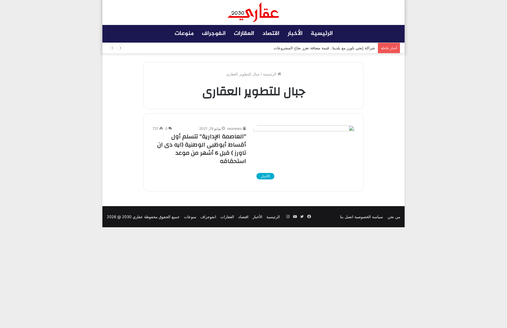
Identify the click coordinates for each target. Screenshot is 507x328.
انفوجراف (214, 33)
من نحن (394, 216)
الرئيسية (322, 33)
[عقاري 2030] (253, 12)
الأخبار (295, 33)
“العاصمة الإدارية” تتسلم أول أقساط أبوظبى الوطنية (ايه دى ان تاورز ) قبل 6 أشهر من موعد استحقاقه (201, 148)
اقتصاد (270, 33)
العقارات (244, 33)
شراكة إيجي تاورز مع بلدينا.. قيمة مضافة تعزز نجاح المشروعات (324, 48)
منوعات (184, 33)
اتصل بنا (346, 216)
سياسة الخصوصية (368, 216)
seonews (234, 128)
